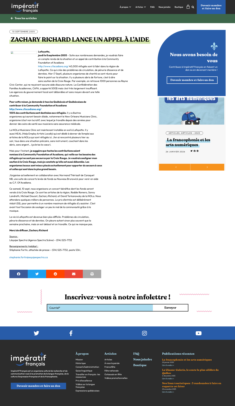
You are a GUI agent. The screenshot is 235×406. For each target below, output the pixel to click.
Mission (79, 359)
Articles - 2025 (190, 133)
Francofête (109, 367)
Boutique (140, 365)
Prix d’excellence (84, 380)
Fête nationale (111, 370)
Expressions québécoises (87, 390)
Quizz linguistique (84, 370)
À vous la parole (112, 363)
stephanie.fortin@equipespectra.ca (28, 257)
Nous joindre (142, 359)
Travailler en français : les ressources (88, 375)
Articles (174, 133)
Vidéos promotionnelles (115, 378)
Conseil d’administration (87, 367)
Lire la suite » (168, 365)
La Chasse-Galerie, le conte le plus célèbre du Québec (190, 371)
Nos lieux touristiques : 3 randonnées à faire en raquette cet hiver (191, 385)
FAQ (136, 354)
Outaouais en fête (113, 374)
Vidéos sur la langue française (85, 385)
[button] (125, 7)
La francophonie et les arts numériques (188, 142)
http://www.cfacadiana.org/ (53, 66)
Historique (81, 363)
